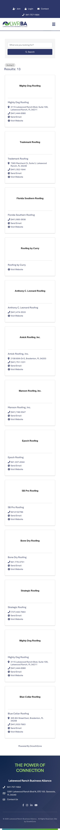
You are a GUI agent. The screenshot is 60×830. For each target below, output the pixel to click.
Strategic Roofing (17, 607)
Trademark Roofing (18, 158)
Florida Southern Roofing (21, 214)
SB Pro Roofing (16, 507)
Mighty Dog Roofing (18, 102)
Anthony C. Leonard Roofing (23, 307)
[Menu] (53, 24)
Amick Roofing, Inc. (18, 353)
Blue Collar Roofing (18, 713)
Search (31, 52)
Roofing (9, 65)
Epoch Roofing (16, 457)
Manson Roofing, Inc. (19, 407)
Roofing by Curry (17, 264)
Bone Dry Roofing (17, 557)
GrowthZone (36, 746)
